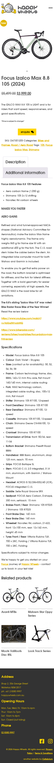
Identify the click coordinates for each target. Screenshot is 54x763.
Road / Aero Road (22, 145)
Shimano (34, 149)
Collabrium (47, 759)
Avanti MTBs (8, 612)
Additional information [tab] (25, 172)
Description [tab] (16, 162)
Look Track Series (39, 651)
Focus (4, 564)
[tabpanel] (27, 44)
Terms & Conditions (44, 753)
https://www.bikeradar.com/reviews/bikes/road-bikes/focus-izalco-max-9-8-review (26, 334)
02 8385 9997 (8, 732)
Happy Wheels (21, 8)
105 (42, 145)
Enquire (25, 131)
